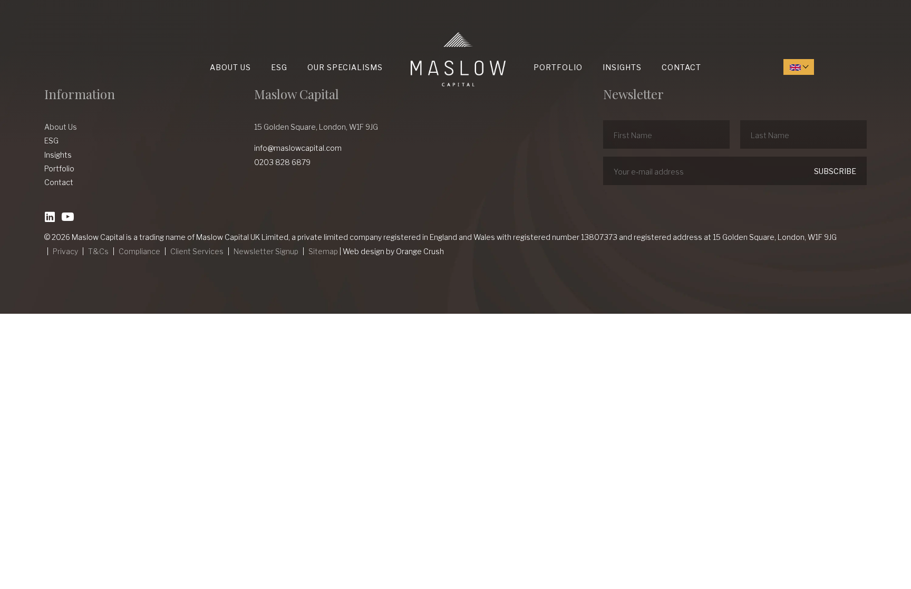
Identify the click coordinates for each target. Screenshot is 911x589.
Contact (681, 67)
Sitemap (323, 251)
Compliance (139, 251)
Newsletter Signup (266, 251)
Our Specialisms (345, 67)
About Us (230, 67)
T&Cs (98, 251)
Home (413, 32)
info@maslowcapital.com (298, 147)
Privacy (65, 251)
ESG (279, 67)
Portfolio (558, 67)
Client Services (197, 251)
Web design (363, 251)
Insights (622, 67)
